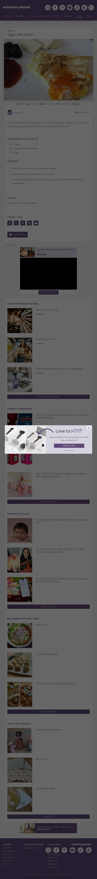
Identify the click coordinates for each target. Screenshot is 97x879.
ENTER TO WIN (69, 446)
